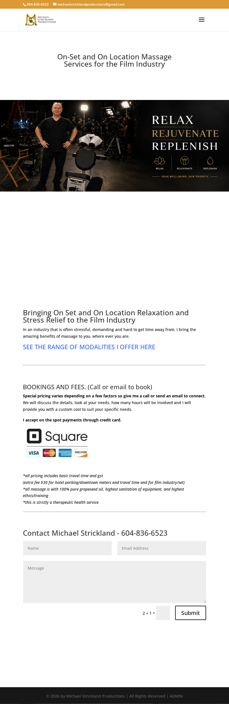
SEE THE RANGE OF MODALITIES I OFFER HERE (89, 346)
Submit (190, 613)
